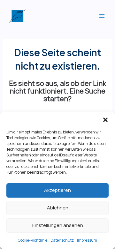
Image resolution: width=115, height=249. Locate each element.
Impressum (87, 240)
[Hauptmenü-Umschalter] (102, 16)
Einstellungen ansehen (57, 225)
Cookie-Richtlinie (32, 240)
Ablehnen (57, 207)
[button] (105, 120)
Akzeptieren (57, 190)
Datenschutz (62, 240)
